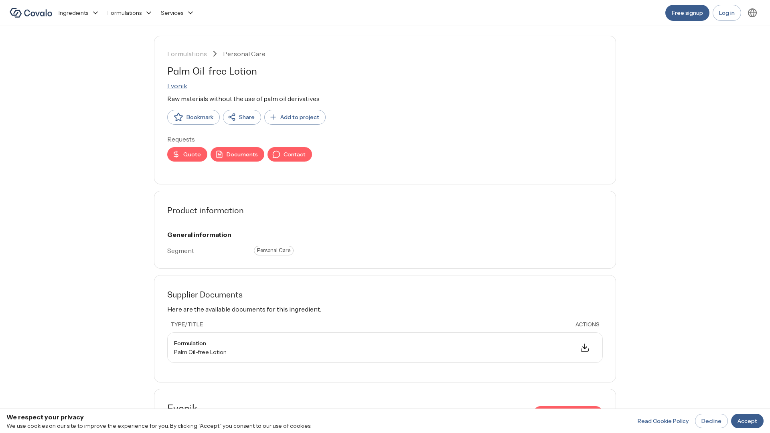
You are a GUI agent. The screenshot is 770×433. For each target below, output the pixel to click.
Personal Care (244, 54)
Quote (192, 154)
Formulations (124, 12)
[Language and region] (752, 13)
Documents (242, 154)
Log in (727, 12)
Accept (747, 421)
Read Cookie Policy (663, 421)
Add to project (299, 117)
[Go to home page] (31, 13)
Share (247, 117)
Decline (711, 421)
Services (172, 12)
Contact (295, 154)
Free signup (687, 12)
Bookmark (199, 117)
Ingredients (73, 12)
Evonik (177, 86)
